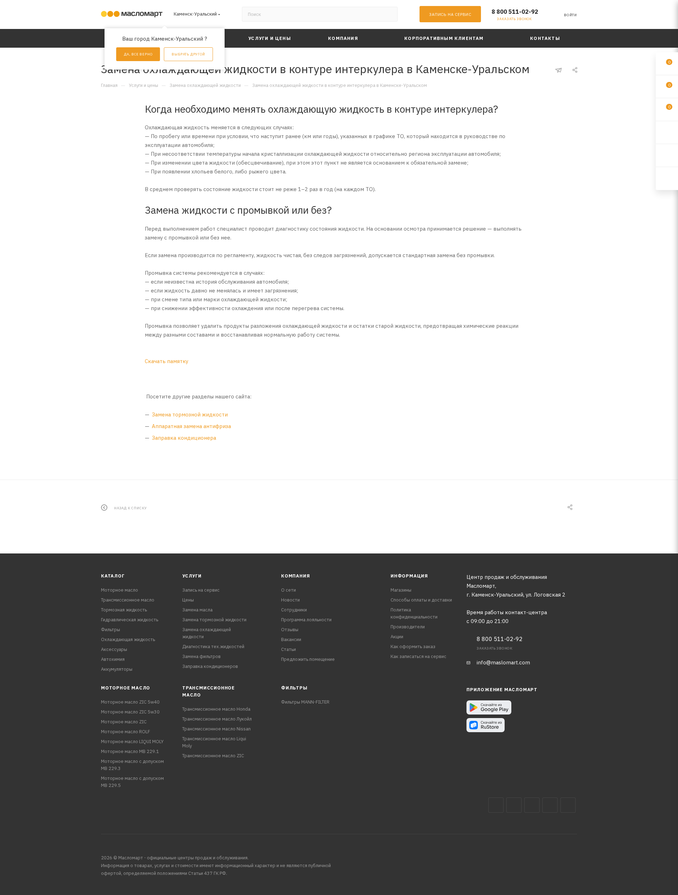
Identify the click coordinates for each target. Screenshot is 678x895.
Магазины (401, 590)
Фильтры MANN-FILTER (305, 702)
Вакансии (291, 639)
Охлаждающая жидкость (128, 639)
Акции (397, 637)
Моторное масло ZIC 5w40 (130, 702)
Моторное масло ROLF (125, 732)
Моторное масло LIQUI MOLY (132, 742)
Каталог (113, 576)
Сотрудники (294, 610)
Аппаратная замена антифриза (191, 426)
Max (514, 805)
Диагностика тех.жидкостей (213, 647)
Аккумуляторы (116, 669)
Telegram (532, 805)
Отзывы (289, 630)
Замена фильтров (201, 656)
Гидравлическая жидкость (129, 620)
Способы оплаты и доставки (421, 600)
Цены (188, 600)
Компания (295, 576)
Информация (409, 576)
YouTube (550, 805)
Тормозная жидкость (124, 610)
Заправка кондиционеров (210, 666)
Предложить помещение (308, 659)
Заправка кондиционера (184, 437)
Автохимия (113, 659)
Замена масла (197, 610)
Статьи (288, 649)
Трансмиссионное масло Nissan (216, 729)
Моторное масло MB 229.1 (130, 751)
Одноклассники (568, 805)
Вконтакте (496, 805)
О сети (288, 590)
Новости (290, 600)
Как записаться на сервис (418, 656)
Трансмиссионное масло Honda (216, 709)
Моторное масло (119, 590)
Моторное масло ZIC (124, 722)
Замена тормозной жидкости (190, 414)
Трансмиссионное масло (127, 600)
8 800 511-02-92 (515, 11)
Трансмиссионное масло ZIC (213, 756)
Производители (408, 627)
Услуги (192, 576)
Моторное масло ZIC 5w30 (130, 712)
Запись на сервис (201, 590)
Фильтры (110, 630)
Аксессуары (114, 649)
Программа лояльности (306, 620)
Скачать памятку (166, 361)
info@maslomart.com (503, 662)
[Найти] (389, 14)
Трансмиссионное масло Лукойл (217, 719)
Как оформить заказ (413, 647)
